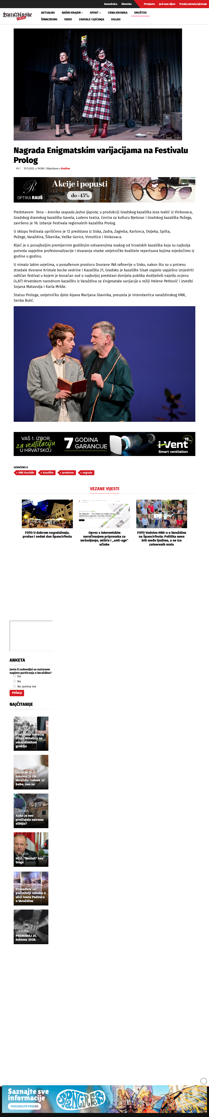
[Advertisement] (104, 588)
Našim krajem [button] (71, 12)
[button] (17, 523)
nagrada (87, 472)
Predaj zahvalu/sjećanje (193, 4)
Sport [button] (94, 12)
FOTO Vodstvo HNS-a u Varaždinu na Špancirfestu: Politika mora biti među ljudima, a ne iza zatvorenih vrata (161, 538)
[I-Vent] (104, 444)
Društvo (140, 12)
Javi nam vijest (167, 4)
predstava (68, 472)
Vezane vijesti (104, 488)
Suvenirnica (110, 4)
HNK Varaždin (26, 472)
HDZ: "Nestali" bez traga (29, 860)
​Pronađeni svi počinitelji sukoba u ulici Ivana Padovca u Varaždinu (31, 895)
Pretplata (149, 4)
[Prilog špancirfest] (104, 1099)
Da (19, 676)
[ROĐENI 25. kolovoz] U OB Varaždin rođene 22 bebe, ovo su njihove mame (30, 779)
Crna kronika (117, 12)
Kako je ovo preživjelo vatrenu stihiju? (29, 819)
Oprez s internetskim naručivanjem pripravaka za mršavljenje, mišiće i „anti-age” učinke (104, 538)
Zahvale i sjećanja (91, 19)
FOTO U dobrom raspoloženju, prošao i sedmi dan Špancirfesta (47, 534)
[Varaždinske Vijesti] (17, 15)
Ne (19, 681)
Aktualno (48, 12)
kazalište (48, 472)
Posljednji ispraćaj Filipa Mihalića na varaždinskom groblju (30, 740)
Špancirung (49, 19)
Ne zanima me (26, 686)
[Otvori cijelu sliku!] (98, 84)
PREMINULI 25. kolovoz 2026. (26, 938)
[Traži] (169, 16)
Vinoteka (126, 4)
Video (68, 19)
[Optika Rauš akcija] (104, 189)
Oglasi (115, 19)
